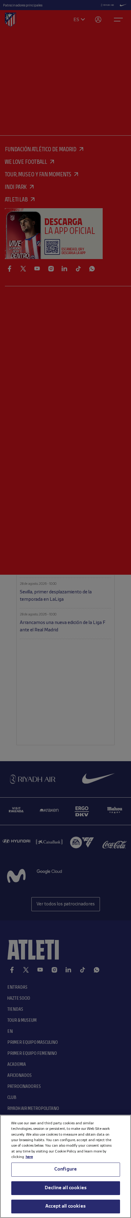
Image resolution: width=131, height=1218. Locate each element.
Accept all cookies (65, 1206)
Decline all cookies (65, 1188)
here (29, 1157)
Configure (65, 1169)
